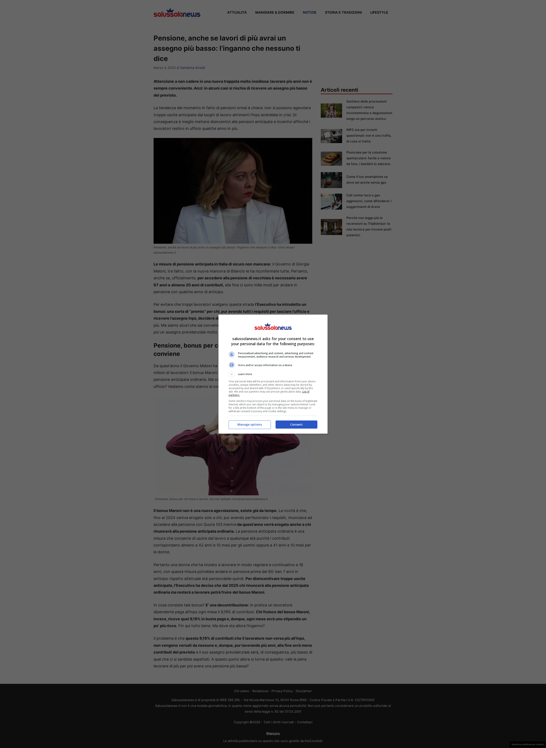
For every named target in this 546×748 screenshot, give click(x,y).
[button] (273, 374)
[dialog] (273, 374)
